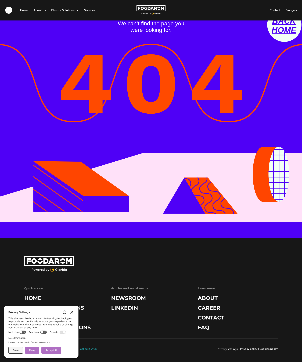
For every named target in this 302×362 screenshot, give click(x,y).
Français (291, 10)
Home (24, 10)
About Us (40, 10)
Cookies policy (269, 348)
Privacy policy (248, 348)
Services (89, 10)
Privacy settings (228, 349)
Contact (275, 10)
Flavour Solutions (62, 10)
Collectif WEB (88, 348)
